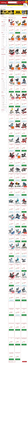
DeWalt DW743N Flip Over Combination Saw (11, 99)
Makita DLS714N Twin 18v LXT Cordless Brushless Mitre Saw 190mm (17, 235)
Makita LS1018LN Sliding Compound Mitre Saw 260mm (11, 264)
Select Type (11, 32)
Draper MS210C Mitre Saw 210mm (24, 264)
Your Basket (23, 1)
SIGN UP (22, 5)
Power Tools (5, 7)
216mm (5, 63)
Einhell (5, 41)
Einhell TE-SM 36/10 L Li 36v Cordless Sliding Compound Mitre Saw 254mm (11, 56)
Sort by (9, 17)
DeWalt (5, 38)
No (5, 75)
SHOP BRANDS (9, 5)
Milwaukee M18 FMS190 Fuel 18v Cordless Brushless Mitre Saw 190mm (11, 188)
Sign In (11, 0)
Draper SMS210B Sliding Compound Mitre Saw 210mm (17, 323)
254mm (5, 66)
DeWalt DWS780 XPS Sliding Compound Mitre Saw (18, 70)
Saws (8, 7)
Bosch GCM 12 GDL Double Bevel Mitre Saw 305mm (17, 293)
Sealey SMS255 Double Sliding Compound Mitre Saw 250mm (11, 174)
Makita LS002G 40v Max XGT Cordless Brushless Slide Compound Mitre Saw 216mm (24, 189)
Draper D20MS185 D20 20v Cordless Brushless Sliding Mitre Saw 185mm (24, 338)
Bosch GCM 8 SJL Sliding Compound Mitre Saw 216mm (11, 235)
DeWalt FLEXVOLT (5, 97)
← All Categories (5, 17)
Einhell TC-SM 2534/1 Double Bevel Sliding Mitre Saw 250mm (24, 129)
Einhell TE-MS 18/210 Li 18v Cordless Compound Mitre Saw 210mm (24, 115)
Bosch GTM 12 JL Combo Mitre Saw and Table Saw (11, 323)
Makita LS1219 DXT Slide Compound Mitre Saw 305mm (17, 264)
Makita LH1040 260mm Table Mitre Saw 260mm (17, 279)
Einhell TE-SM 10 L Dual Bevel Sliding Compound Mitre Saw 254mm (11, 279)
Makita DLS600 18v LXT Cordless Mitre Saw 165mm (11, 129)
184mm (5, 57)
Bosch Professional (5, 36)
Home (0, 0)
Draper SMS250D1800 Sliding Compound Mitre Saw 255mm (24, 323)
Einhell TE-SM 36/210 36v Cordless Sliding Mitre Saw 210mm (24, 100)
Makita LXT (5, 99)
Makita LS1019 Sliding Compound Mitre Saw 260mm (24, 279)
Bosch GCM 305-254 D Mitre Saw (11, 338)
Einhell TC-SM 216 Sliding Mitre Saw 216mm (24, 144)
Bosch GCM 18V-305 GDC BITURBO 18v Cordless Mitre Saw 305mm (24, 85)
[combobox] (12, 2)
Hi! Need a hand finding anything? (25, 5)
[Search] (17, 2)
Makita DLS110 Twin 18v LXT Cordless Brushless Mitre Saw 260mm (11, 70)
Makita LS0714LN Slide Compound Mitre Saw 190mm (11, 144)
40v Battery (5, 85)
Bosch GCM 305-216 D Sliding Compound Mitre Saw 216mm (18, 338)
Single (5, 52)
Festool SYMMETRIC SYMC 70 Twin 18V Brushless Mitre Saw (11, 353)
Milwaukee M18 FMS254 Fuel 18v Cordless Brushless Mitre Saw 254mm (24, 220)
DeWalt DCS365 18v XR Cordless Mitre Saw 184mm (17, 188)
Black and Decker (5, 34)
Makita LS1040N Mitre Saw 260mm (17, 158)
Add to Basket (17, 32)
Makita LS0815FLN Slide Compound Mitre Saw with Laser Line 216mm (11, 250)
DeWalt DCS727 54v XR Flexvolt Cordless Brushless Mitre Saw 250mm (24, 41)
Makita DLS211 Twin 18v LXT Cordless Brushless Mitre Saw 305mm (24, 294)
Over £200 (5, 30)
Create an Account (8, 0)
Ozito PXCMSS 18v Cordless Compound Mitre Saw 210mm (11, 26)
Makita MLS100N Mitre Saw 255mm (11, 293)
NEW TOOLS (12, 5)
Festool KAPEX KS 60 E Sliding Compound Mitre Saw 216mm (18, 174)
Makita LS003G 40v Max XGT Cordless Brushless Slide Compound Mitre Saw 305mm (24, 235)
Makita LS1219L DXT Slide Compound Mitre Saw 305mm (17, 205)
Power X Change (5, 102)
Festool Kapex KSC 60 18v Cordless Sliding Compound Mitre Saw (17, 85)
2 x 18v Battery (5, 81)
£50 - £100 (5, 27)
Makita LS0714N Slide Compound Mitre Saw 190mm (17, 309)
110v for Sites (5, 88)
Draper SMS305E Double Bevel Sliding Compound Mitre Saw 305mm (17, 144)
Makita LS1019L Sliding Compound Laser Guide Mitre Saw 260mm (17, 250)
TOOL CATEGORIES (4, 5)
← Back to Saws (5, 19)
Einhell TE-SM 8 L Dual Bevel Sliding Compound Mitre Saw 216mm (11, 159)
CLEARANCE (18, 5)
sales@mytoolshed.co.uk (25, 0)
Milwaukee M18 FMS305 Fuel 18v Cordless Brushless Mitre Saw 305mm (24, 205)
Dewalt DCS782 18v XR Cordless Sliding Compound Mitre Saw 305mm (24, 250)
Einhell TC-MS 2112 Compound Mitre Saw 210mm (18, 100)
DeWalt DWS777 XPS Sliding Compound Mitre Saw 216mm (11, 115)
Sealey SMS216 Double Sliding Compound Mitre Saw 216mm (24, 159)
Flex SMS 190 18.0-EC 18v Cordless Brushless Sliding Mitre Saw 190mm (24, 174)
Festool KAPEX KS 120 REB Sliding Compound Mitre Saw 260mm (17, 56)
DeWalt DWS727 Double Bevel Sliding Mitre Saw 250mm (17, 41)
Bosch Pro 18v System (5, 104)
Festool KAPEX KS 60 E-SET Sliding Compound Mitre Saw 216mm (11, 309)
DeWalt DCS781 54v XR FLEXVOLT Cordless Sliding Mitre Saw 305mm (24, 26)
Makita (5, 45)
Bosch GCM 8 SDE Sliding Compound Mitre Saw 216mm (24, 309)
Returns (5, 0)
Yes (5, 71)
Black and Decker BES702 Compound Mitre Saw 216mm (11, 85)
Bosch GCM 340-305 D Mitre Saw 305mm (18, 220)
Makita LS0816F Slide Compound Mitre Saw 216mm (11, 220)
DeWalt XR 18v (5, 106)
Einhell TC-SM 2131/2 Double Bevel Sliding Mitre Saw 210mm (24, 56)
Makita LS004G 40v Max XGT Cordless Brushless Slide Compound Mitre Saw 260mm (24, 71)
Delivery (3, 0)
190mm (5, 60)
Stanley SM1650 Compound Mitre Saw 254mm (17, 26)
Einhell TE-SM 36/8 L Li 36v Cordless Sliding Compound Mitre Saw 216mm (17, 129)
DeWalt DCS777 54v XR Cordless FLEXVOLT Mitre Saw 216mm (11, 41)
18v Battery (5, 82)
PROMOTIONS (15, 5)
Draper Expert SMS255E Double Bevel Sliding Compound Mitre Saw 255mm (17, 115)
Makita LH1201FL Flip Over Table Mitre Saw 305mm (11, 205)
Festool (5, 42)
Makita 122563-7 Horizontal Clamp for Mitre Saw (17, 352)
